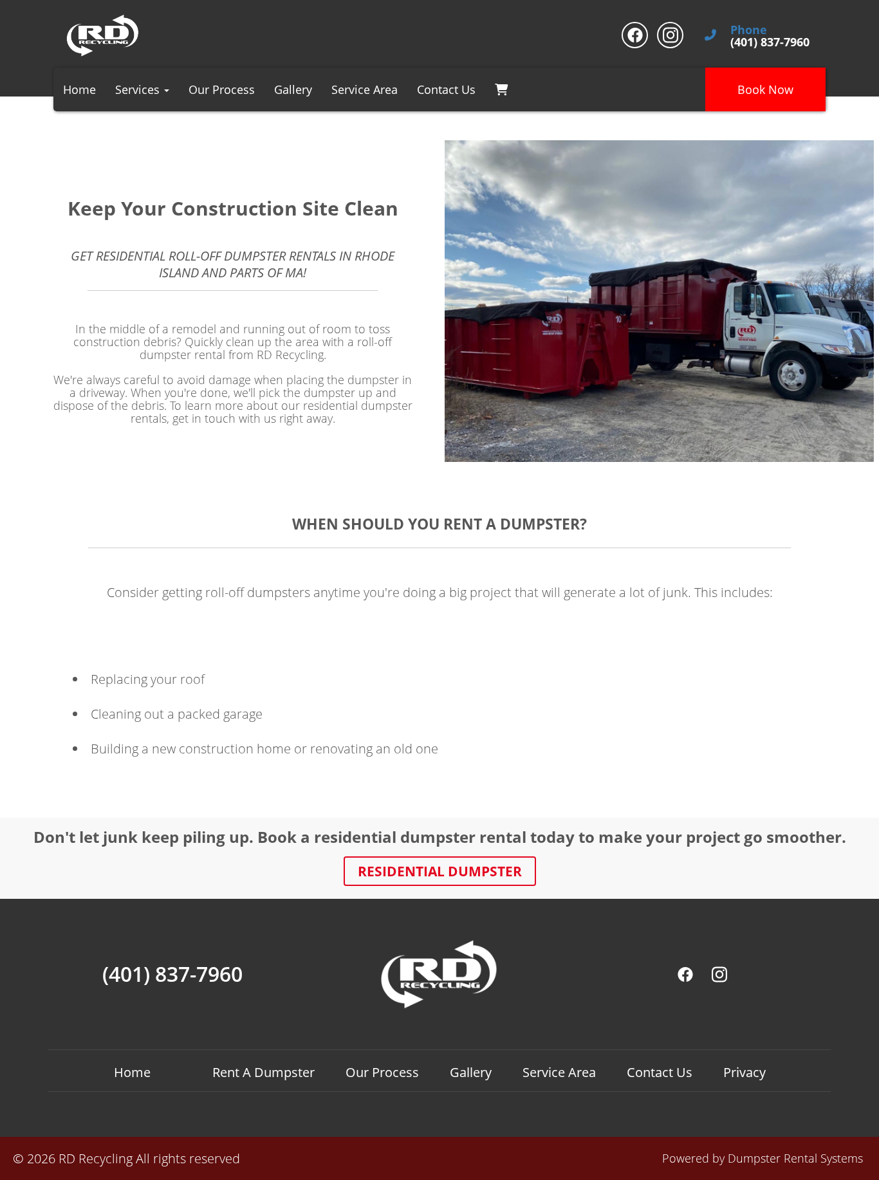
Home (79, 89)
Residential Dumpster (440, 871)
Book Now (765, 89)
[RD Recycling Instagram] (670, 35)
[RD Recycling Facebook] (635, 35)
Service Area (364, 89)
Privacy (744, 1072)
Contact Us (446, 89)
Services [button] (139, 89)
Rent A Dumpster (263, 1072)
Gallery (293, 89)
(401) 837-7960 (172, 974)
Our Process (222, 89)
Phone (748, 30)
